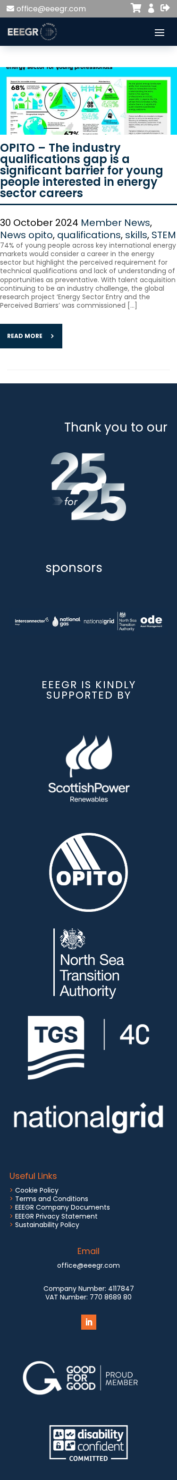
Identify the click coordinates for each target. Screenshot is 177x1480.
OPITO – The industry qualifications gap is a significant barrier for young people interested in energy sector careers (81, 170)
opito (40, 235)
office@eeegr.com (51, 8)
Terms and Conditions (51, 1198)
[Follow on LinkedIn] (88, 1322)
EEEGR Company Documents (62, 1207)
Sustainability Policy (47, 1224)
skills (136, 235)
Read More (24, 336)
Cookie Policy (37, 1190)
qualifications (89, 235)
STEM (164, 235)
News (13, 235)
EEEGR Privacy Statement (56, 1216)
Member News (115, 222)
